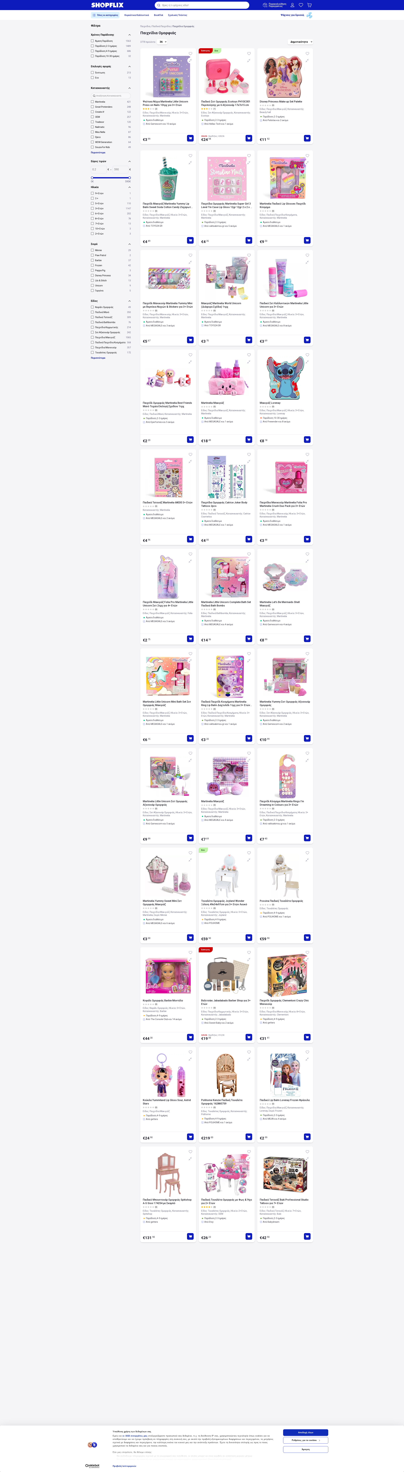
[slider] (92, 178)
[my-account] (292, 5)
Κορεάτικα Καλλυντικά (137, 15)
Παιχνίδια (145, 26)
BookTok (158, 15)
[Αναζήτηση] (158, 5)
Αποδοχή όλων (305, 1432)
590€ (128, 181)
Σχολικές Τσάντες (177, 15)
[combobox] (202, 5)
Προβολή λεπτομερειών (124, 1466)
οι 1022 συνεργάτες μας (134, 1436)
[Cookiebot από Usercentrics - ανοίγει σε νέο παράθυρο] (92, 1466)
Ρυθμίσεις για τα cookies (304, 1440)
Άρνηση (306, 1449)
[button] (310, 5)
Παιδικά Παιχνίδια (161, 26)
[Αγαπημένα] (301, 5)
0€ (92, 181)
